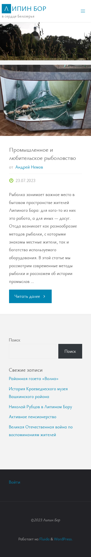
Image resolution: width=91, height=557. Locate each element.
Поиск (14, 340)
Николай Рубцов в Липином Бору (40, 407)
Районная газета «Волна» (34, 378)
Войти (14, 482)
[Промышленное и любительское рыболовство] (45, 100)
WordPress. (63, 538)
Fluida (43, 538)
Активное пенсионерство (32, 417)
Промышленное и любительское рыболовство (42, 153)
